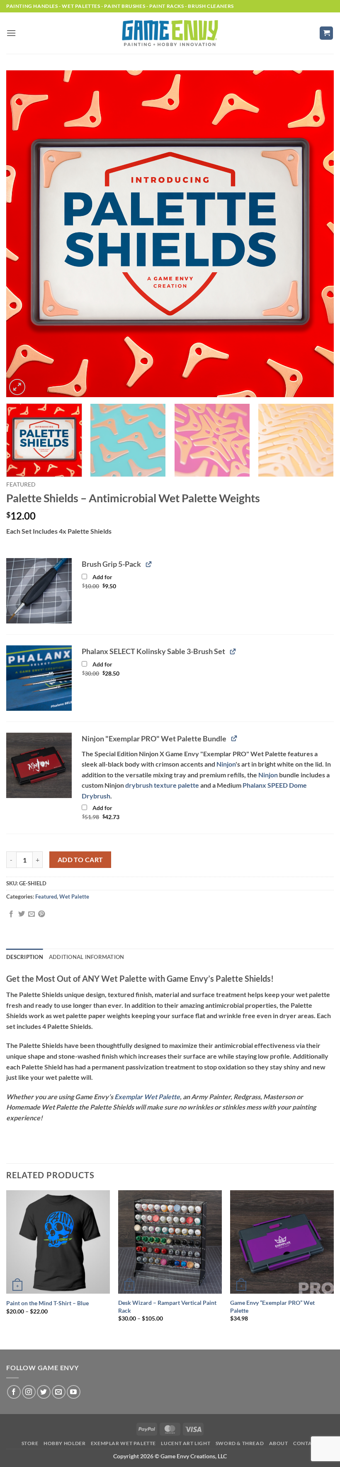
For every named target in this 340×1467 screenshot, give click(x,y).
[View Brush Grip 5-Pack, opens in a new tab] (148, 564)
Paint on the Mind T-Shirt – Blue (47, 1302)
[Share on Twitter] (21, 914)
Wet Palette (74, 896)
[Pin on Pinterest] (41, 914)
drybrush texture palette (162, 785)
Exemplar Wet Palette (147, 1096)
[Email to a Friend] (31, 914)
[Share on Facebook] (11, 914)
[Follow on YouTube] (73, 1392)
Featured (21, 484)
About (278, 1443)
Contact (305, 1443)
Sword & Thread (240, 1443)
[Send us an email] (59, 1392)
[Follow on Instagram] (29, 1392)
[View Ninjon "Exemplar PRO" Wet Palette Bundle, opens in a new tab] (234, 738)
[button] (11, 33)
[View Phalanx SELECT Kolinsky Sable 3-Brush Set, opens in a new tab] (233, 651)
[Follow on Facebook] (14, 1392)
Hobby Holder (64, 1443)
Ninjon (226, 764)
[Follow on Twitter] (44, 1392)
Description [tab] (24, 957)
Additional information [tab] (86, 957)
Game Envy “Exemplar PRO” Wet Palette (272, 1306)
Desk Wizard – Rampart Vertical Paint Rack (167, 1306)
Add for (109, 583)
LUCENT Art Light (185, 1443)
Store (30, 1443)
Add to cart (80, 859)
